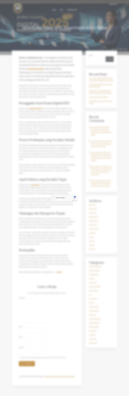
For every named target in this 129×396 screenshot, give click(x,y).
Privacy (73, 200)
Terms (76, 200)
